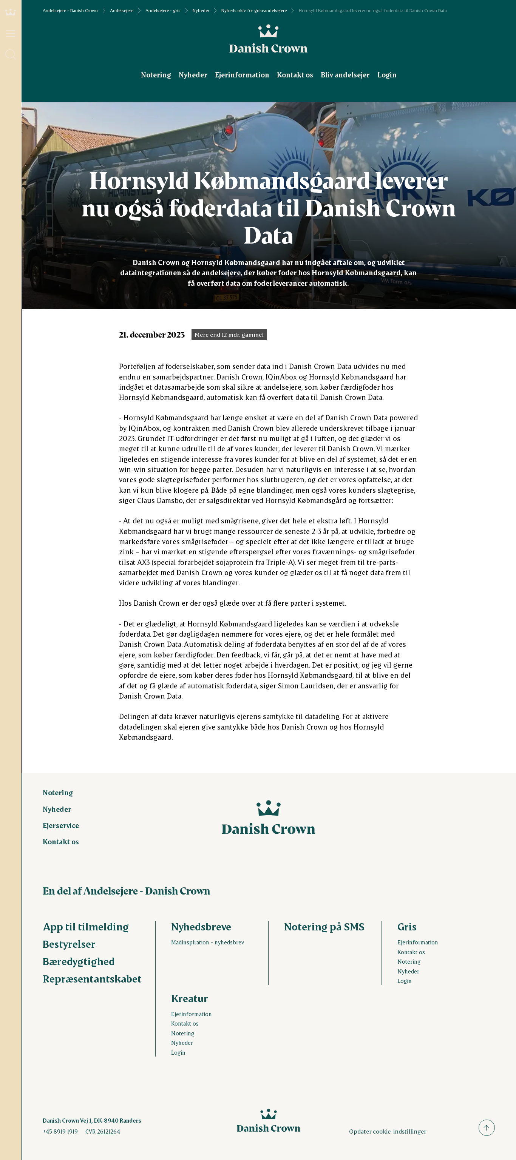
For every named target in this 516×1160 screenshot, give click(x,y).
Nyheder (201, 10)
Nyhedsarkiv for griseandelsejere (254, 10)
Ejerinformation (242, 74)
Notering (156, 74)
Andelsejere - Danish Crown (70, 10)
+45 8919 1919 (60, 1131)
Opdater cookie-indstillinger (387, 1131)
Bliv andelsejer (345, 74)
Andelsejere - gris (163, 10)
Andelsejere (121, 10)
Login (387, 74)
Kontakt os (295, 74)
